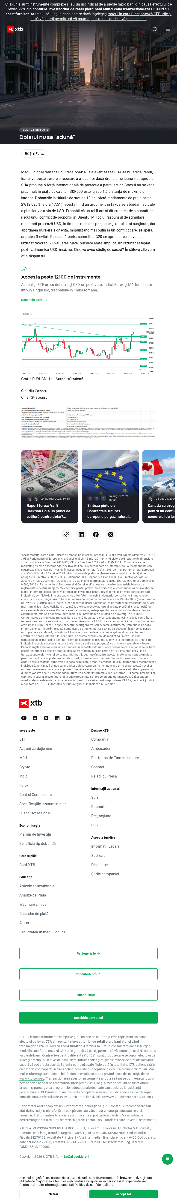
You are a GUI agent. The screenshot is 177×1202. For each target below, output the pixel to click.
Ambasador (100, 748)
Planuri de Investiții (35, 834)
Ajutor (24, 922)
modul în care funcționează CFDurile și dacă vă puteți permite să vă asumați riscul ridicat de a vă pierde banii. (100, 16)
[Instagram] (68, 718)
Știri (94, 797)
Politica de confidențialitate (94, 1184)
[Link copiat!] (66, 534)
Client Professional (35, 812)
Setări (53, 1194)
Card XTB (27, 864)
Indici (23, 776)
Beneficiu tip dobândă (37, 843)
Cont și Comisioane (35, 794)
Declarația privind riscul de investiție (114, 1073)
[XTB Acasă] (13, 29)
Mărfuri (25, 757)
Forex (24, 785)
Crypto (24, 766)
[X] (110, 534)
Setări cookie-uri (76, 1156)
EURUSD (39, 378)
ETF (22, 739)
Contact (97, 766)
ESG (94, 824)
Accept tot (123, 1194)
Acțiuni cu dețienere (35, 748)
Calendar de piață (34, 913)
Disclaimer (100, 864)
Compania (99, 739)
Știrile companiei (105, 873)
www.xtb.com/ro (31, 1078)
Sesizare (98, 855)
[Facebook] (95, 534)
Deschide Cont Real (88, 1017)
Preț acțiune (101, 815)
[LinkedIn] (81, 534)
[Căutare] (154, 29)
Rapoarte (98, 806)
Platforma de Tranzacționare (115, 757)
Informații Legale (105, 846)
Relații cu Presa (104, 776)
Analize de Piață (32, 895)
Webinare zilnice (32, 904)
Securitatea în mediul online (42, 931)
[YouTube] (24, 718)
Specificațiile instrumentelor (42, 803)
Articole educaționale (36, 885)
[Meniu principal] (167, 29)
